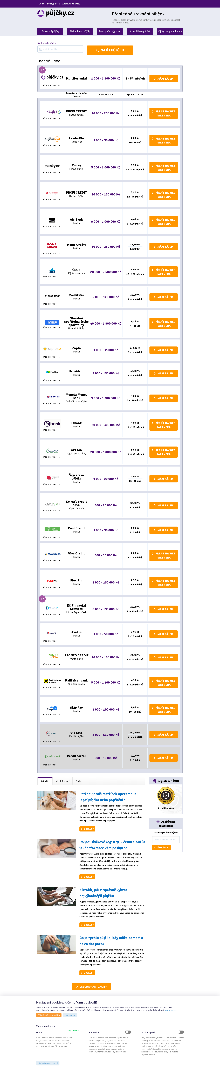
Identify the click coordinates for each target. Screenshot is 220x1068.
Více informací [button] (171, 1010)
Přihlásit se (163, 847)
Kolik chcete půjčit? (46, 43)
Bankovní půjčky (50, 31)
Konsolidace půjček (139, 31)
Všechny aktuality (93, 986)
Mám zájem (165, 78)
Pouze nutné (70, 1015)
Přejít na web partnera (165, 113)
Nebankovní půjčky (80, 31)
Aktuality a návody (71, 3)
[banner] (72, 13)
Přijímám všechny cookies (49, 1015)
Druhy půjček (53, 3)
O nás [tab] (78, 781)
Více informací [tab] (63, 781)
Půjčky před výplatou (110, 31)
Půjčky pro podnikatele (169, 31)
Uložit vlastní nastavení (48, 1063)
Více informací (50, 85)
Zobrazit (89, 829)
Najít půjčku (112, 50)
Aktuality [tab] (45, 781)
